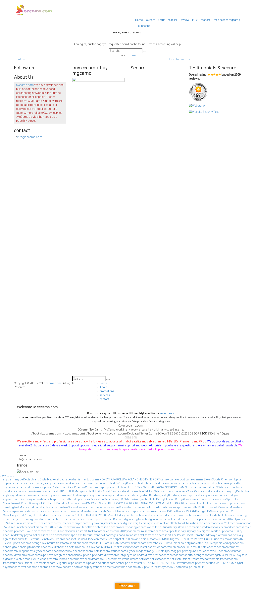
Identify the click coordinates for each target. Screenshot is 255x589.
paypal (28, 535)
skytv (6, 495)
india (107, 527)
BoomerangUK (113, 499)
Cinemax (226, 479)
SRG (139, 487)
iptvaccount (27, 527)
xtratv (38, 515)
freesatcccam (229, 559)
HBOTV (143, 479)
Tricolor (65, 531)
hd (219, 515)
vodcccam (32, 487)
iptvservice (116, 523)
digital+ (101, 511)
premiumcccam (64, 523)
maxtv (68, 527)
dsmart (82, 531)
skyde (211, 491)
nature (51, 543)
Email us (19, 59)
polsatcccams (179, 483)
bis (233, 487)
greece (63, 555)
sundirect (159, 523)
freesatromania (209, 559)
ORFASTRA (172, 503)
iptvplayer (126, 555)
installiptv (164, 551)
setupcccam (138, 543)
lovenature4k (98, 547)
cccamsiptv (50, 519)
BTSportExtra (81, 499)
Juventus (33, 539)
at (123, 539)
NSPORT (154, 479)
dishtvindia (140, 515)
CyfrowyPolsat (125, 483)
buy (198, 531)
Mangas (80, 491)
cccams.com (52, 383)
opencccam (236, 543)
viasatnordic (129, 507)
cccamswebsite (147, 527)
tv (88, 479)
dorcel (180, 567)
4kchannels (61, 547)
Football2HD (89, 515)
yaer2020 (169, 567)
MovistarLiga (88, 511)
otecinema (187, 519)
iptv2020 (149, 567)
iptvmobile (112, 555)
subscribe (144, 25)
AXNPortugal (198, 511)
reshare (205, 19)
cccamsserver (241, 527)
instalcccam (208, 547)
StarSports (211, 515)
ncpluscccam (12, 483)
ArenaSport (123, 563)
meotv (42, 531)
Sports (16, 543)
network (49, 539)
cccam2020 (135, 567)
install (169, 543)
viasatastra (103, 507)
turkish (167, 527)
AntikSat (144, 559)
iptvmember (202, 563)
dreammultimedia (58, 559)
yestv (19, 559)
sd (52, 535)
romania (194, 527)
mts (149, 555)
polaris (92, 563)
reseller (172, 19)
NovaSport (226, 499)
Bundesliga (156, 495)
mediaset (179, 491)
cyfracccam (56, 483)
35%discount (11, 523)
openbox (27, 551)
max (83, 479)
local (169, 523)
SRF (209, 487)
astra (199, 495)
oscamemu (164, 547)
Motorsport (27, 507)
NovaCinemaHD (13, 503)
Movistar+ (236, 507)
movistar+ (197, 543)
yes (228, 515)
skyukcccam (11, 499)
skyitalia (242, 555)
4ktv (231, 563)
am (132, 539)
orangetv (215, 555)
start (153, 539)
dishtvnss (190, 515)
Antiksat (92, 531)
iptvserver (106, 519)
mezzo (118, 547)
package (65, 479)
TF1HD (69, 491)
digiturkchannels (158, 519)
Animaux (38, 491)
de (21, 479)
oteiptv (199, 519)
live (57, 539)
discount (41, 527)
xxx (186, 567)
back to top (7, 475)
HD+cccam (219, 503)
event (126, 547)
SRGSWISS (162, 487)
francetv (116, 491)
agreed (7, 539)
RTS (215, 487)
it (49, 535)
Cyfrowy (210, 535)
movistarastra (29, 511)
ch (107, 531)
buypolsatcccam (14, 487)
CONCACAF (229, 555)
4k (57, 543)
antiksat (60, 535)
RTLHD (112, 503)
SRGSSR (148, 487)
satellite (142, 535)
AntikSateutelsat (180, 559)
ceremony (100, 539)
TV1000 (102, 515)
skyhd (14, 495)
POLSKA (121, 479)
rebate (159, 567)
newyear (245, 523)
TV (42, 539)
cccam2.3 (9, 555)
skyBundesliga (173, 495)
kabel (200, 523)
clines (44, 535)
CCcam (150, 19)
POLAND (133, 479)
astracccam (222, 495)
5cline (36, 535)
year (129, 531)
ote (56, 555)
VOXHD (122, 503)
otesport (174, 519)
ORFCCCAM (156, 503)
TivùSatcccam (158, 491)
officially (238, 535)
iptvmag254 (188, 551)
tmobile (93, 543)
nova (50, 555)
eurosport (189, 495)
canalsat (124, 535)
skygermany (223, 491)
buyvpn (26, 555)
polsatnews (222, 483)
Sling (171, 539)
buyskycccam (57, 495)
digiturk (128, 519)
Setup (161, 19)
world (214, 531)
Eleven (7, 543)
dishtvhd (98, 527)
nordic (157, 507)
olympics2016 (29, 523)
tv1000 (199, 507)
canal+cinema (194, 479)
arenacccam (161, 555)
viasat (74, 507)
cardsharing (239, 515)
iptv (97, 519)
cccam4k (47, 547)
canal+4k (84, 547)
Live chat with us (179, 59)
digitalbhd (9, 559)
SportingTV (226, 511)
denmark (226, 527)
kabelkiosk (179, 523)
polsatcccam (160, 483)
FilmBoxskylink (33, 503)
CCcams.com (25, 85)
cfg (188, 543)
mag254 (152, 551)
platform (221, 535)
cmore (208, 507)
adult (200, 567)
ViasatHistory (116, 515)
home (132, 55)
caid (34, 531)
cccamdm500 (12, 551)
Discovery (26, 499)
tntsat (237, 551)
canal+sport (177, 479)
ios (134, 555)
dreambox (153, 543)
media (24, 519)
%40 (50, 527)
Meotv (111, 511)
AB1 (62, 491)
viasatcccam (87, 507)
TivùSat (143, 491)
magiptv (176, 551)
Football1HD (72, 515)
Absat (106, 491)
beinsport (71, 535)
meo (49, 531)
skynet (239, 563)
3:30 (127, 539)
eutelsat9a (85, 527)
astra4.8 (116, 507)
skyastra (208, 495)
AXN (71, 487)
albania (75, 479)
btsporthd (66, 499)
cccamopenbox (62, 551)
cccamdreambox (228, 547)
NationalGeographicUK (138, 499)
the (202, 535)
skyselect (143, 495)
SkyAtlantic (185, 499)
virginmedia (35, 519)
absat (133, 535)
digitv (126, 523)
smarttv (125, 543)
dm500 (195, 547)
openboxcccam (83, 551)
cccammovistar (70, 511)
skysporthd (111, 495)
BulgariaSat (63, 563)
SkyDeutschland (242, 491)
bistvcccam (25, 491)
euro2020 (239, 539)
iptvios (87, 555)
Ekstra (35, 559)
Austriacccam (77, 503)
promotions (107, 391)
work (18, 539)
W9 (100, 491)
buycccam (81, 523)
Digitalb (44, 479)
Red (110, 539)
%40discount (11, 527)
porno (193, 567)
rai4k (110, 547)
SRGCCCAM (176, 487)
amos (26, 559)
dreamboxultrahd (118, 559)
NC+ (102, 479)
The (174, 535)
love (44, 543)
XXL (56, 491)
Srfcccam (224, 487)
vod (225, 543)
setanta (64, 543)
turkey (238, 531)
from (196, 535)
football (229, 531)
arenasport (177, 555)
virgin (16, 519)
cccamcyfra (40, 483)
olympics (239, 519)
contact (104, 399)
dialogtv (148, 523)
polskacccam (73, 483)
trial (90, 535)
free (85, 535)
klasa (43, 559)
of (74, 539)
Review (184, 19)
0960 (60, 527)
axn (80, 535)
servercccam (152, 531)
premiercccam (68, 519)
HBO (102, 543)
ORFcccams (187, 503)
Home (139, 19)
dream (134, 559)
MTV (156, 499)
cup (221, 531)
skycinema (97, 495)
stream (114, 531)
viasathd (189, 507)
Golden (81, 539)
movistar (136, 563)
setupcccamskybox (122, 551)
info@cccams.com (29, 137)
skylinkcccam (210, 499)
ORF (130, 503)
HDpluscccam (236, 503)
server (219, 519)
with (24, 539)
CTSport (48, 503)
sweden (205, 527)
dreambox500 (181, 547)
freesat (194, 559)
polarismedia (79, 563)
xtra (45, 515)
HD (236, 499)
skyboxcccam (42, 551)
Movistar (223, 507)
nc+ (160, 527)
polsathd (235, 483)
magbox (141, 551)
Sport (189, 535)
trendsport (99, 567)
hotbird (73, 547)
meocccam (158, 511)
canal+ (164, 479)
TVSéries (212, 511)
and (137, 539)
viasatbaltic (145, 507)
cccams (26, 483)
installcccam (101, 551)
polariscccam (106, 563)
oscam (134, 547)
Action (49, 491)
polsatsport (206, 483)
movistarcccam (49, 511)
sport (72, 543)
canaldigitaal (11, 507)
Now (201, 539)
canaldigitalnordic (29, 547)
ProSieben (101, 503)
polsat (111, 483)
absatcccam (130, 491)
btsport (54, 499)
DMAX (90, 503)
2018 (123, 531)
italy (183, 531)
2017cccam (232, 523)
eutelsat (54, 479)
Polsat (181, 535)
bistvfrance (10, 491)
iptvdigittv (136, 523)
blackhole (180, 543)
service (7, 519)
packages (112, 535)
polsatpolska (143, 483)
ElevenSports (212, 479)
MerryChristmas (117, 567)
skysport (83, 495)
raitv (170, 491)
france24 (99, 535)
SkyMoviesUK (168, 499)
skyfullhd (72, 495)
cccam (94, 479)
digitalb (206, 531)
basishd (191, 523)
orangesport (202, 555)
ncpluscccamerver (94, 483)
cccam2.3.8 (210, 551)
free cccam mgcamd (226, 19)
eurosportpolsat (105, 487)
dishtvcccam (156, 515)
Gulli (88, 491)
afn (107, 543)
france (152, 535)
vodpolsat (45, 487)
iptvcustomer (185, 563)
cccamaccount (214, 523)
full (224, 515)
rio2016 (228, 519)
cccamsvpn (38, 555)
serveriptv (168, 531)
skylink (196, 499)
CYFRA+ (110, 479)
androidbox (75, 555)
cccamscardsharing (124, 527)
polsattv (194, 483)
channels (82, 543)
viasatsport (176, 507)
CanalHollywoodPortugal (19, 515)
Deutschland (31, 479)
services (105, 395)
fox (222, 539)
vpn (18, 555)
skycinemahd (127, 495)
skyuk (234, 495)
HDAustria (60, 503)
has (230, 535)
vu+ (163, 543)
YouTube (180, 539)
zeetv (200, 515)
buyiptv (104, 523)
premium (138, 531)
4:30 (159, 539)
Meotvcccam (123, 511)
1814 (56, 531)
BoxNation (97, 499)
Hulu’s (208, 539)
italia (177, 531)
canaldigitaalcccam (47, 507)
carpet (117, 539)
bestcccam (46, 523)
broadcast (66, 539)
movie (228, 539)
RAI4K (189, 491)
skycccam (25, 495)
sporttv (188, 555)
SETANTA (149, 563)
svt (215, 507)
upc (212, 563)
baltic (165, 507)
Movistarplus (11, 511)
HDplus (206, 503)
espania (217, 543)
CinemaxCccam (84, 487)
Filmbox (121, 487)
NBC (165, 539)
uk (54, 527)
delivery (19, 535)
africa (102, 531)
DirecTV (192, 539)
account (8, 535)
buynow (94, 523)
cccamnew (226, 551)
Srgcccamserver (195, 487)
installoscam (148, 547)
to (13, 539)
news (73, 531)
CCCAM (115, 543)
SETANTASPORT (166, 563)
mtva (75, 527)
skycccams (39, 495)
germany (13, 479)
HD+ (198, 503)
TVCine (171, 511)
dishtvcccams (174, 515)
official (145, 539)
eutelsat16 (28, 563)
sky (5, 479)
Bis (115, 519)
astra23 (65, 507)
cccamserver (86, 519)
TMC (94, 491)
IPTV (195, 19)
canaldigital (10, 547)
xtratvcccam (56, 515)
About (103, 387)
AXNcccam (60, 487)
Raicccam (200, 491)
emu (200, 551)
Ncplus (237, 479)
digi (175, 527)
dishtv (129, 515)
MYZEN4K (222, 563)
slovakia (183, 527)
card (121, 519)
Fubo (216, 539)
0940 (28, 531)
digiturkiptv (140, 519)
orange (36, 543)
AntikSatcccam (159, 559)
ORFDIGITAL (140, 503)
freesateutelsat (12, 563)
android (142, 555)
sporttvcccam (142, 511)
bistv (239, 487)
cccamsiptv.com (13, 531)
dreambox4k (99, 559)
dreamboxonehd (80, 559)
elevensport (164, 535)
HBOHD (131, 487)
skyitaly (191, 531)
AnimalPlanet (41, 499)
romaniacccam (45, 563)
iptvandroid (99, 555)
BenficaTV (182, 511)
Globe (90, 539)
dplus (208, 543)
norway (215, 527)
